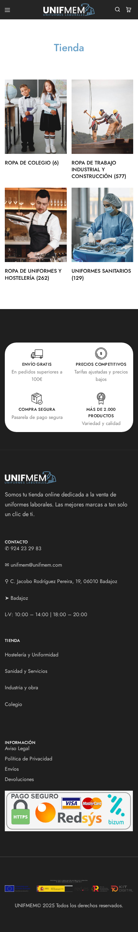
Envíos (12, 769)
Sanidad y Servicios (26, 671)
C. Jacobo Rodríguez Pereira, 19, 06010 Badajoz (63, 581)
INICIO (60, 60)
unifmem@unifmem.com (36, 565)
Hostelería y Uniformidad (31, 654)
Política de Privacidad (28, 758)
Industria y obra (21, 687)
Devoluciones (19, 779)
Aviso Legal (17, 748)
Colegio (13, 704)
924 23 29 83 (26, 548)
